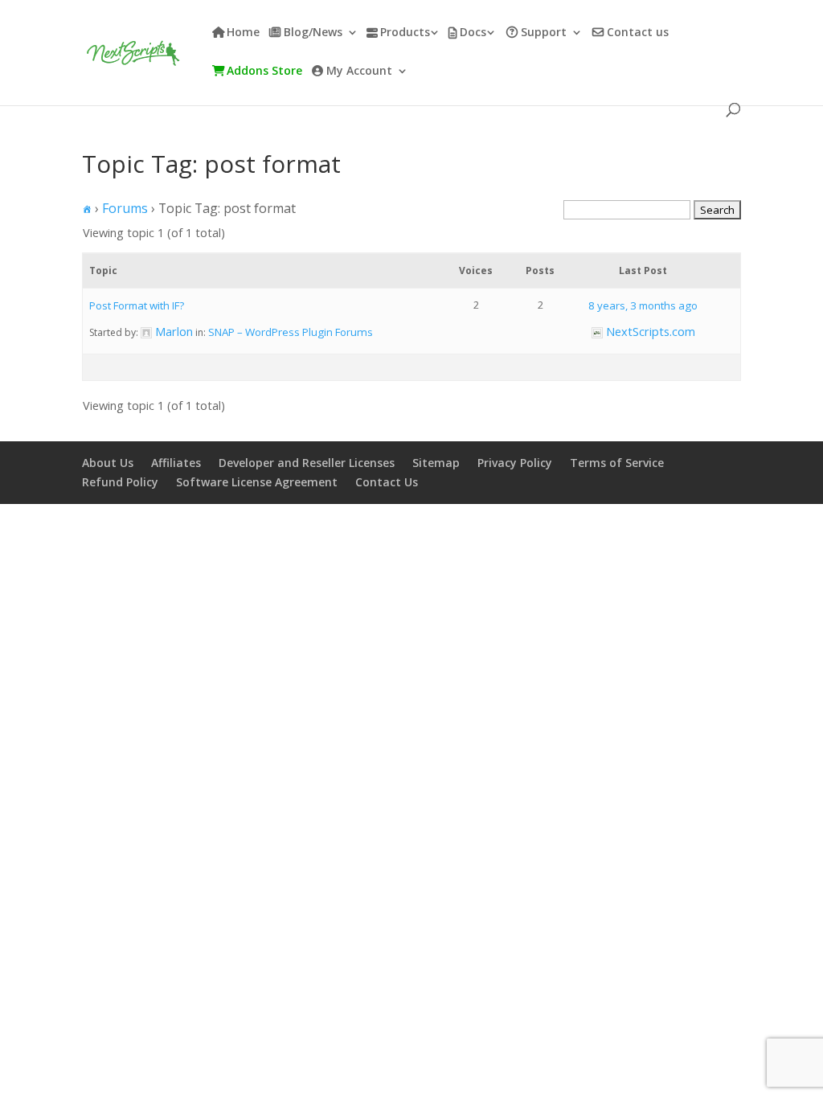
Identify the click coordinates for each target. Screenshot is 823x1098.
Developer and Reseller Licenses (307, 462)
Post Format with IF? (136, 305)
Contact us (638, 33)
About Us (107, 462)
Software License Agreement (257, 482)
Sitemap (436, 462)
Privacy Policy (514, 462)
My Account (359, 71)
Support (544, 33)
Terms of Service (617, 462)
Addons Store (264, 71)
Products (405, 33)
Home (243, 33)
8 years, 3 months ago (643, 305)
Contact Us (386, 482)
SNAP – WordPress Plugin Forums (290, 332)
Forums (125, 208)
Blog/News (313, 33)
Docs (473, 33)
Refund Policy (120, 482)
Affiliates (176, 462)
